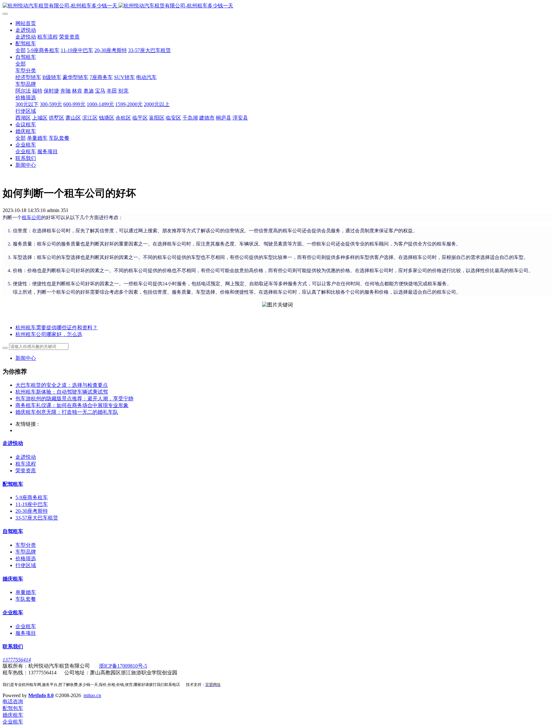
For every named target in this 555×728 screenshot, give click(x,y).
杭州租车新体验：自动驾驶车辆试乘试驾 (61, 392)
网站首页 (25, 23)
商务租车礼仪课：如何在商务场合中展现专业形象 (71, 405)
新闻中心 (25, 358)
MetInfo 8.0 (41, 695)
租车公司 (31, 217)
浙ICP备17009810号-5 (123, 666)
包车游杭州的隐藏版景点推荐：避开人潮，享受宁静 (74, 398)
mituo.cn (92, 695)
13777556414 (17, 659)
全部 (20, 50)
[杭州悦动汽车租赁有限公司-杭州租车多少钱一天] (277, 6)
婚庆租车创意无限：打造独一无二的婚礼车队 (66, 412)
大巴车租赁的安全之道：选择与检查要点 (61, 385)
